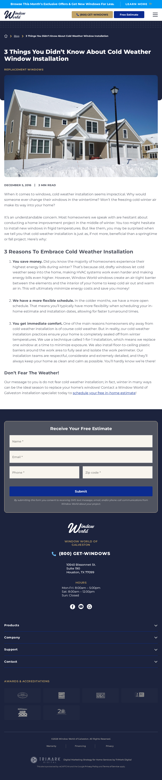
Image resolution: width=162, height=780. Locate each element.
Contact (10, 661)
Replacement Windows (24, 69)
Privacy (109, 746)
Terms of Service (111, 766)
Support (11, 649)
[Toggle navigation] (155, 15)
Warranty (51, 746)
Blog (16, 35)
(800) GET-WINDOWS (83, 553)
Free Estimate (129, 14)
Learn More (136, 4)
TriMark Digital (124, 759)
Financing (80, 746)
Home (6, 36)
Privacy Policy (92, 766)
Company (12, 637)
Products (11, 625)
